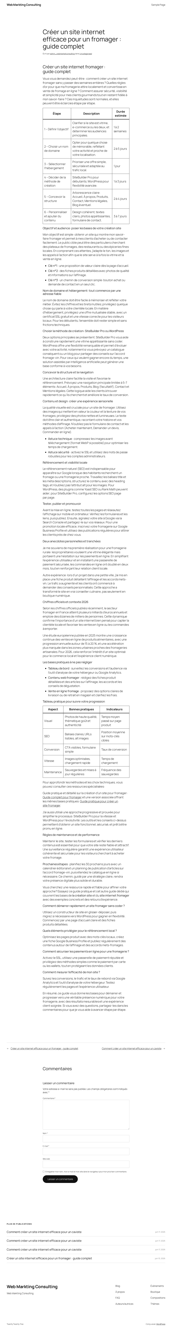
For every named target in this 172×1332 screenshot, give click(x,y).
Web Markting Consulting (24, 5)
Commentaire (49, 1098)
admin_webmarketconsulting (62, 53)
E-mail (46, 1146)
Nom (45, 1133)
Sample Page (158, 4)
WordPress (160, 1324)
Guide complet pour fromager (62, 797)
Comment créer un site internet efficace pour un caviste (132, 1048)
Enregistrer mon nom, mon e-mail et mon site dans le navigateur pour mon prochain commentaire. (86, 1171)
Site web (46, 1159)
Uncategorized (86, 53)
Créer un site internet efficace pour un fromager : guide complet (44, 1048)
